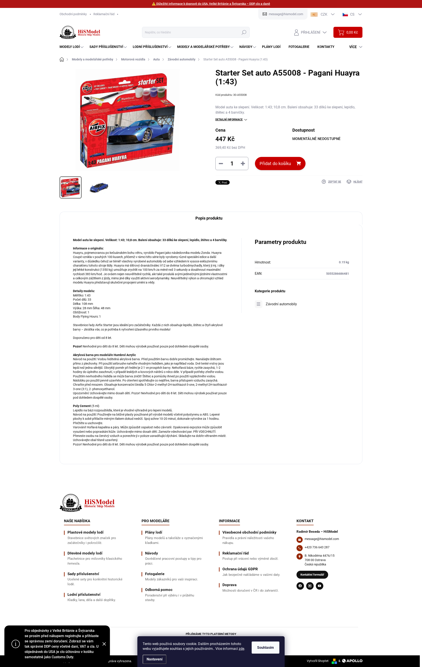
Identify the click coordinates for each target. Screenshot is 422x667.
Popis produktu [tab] (208, 218)
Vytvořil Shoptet (318, 661)
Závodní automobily (281, 304)
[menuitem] (72, 46)
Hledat (243, 32)
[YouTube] (319, 586)
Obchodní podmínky (73, 14)
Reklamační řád (104, 14)
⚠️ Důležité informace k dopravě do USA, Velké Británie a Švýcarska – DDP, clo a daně (211, 3)
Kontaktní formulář (312, 574)
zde (241, 649)
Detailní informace (229, 119)
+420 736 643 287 (317, 547)
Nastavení (154, 659)
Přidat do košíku (275, 163)
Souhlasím (265, 647)
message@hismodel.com (322, 539)
